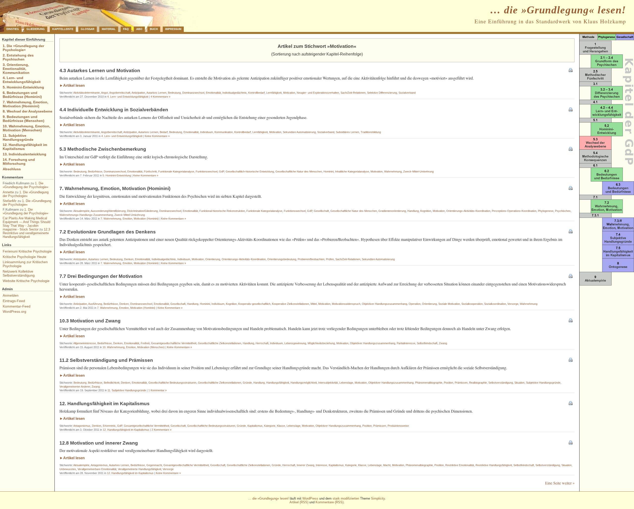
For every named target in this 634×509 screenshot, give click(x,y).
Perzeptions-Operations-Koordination (514, 210)
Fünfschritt (150, 171)
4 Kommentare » (160, 96)
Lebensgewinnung (295, 343)
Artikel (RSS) (299, 502)
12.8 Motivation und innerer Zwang (98, 443)
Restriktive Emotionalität (459, 465)
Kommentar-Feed (16, 306)
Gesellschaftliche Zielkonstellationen (219, 343)
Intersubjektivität (328, 382)
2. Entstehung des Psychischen (18, 57)
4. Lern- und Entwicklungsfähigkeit (127, 96)
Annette (8, 192)
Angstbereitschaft (119, 92)
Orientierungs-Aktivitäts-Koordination (468, 210)
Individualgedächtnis (234, 92)
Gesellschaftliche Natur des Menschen (298, 171)
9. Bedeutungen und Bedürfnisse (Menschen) (23, 119)
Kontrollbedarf (256, 92)
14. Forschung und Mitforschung (19, 162)
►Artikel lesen (72, 85)
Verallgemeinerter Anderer (74, 386)
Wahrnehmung (393, 171)
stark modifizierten (346, 498)
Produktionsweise (398, 425)
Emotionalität (213, 92)
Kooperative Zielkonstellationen (290, 303)
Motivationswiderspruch (346, 303)
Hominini (328, 171)
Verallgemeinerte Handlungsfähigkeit (139, 469)
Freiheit (145, 343)
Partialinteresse (406, 343)
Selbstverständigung (500, 382)
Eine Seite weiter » (560, 482)
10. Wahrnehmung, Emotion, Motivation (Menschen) (134, 347)
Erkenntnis (109, 425)
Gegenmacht (154, 465)
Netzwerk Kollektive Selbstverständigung (19, 273)
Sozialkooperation (472, 303)
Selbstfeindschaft (427, 343)
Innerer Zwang (305, 465)
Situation (519, 382)
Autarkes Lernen (156, 92)
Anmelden (11, 295)
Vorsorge (512, 303)
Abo (139, 29)
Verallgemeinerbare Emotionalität (97, 469)
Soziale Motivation (449, 303)
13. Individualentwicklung (24, 154)
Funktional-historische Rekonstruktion (222, 210)
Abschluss (12, 169)
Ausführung (95, 303)
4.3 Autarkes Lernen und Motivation (99, 70)
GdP (221, 171)
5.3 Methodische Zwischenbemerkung (102, 149)
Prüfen (330, 259)
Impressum (173, 29)
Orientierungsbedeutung (281, 259)
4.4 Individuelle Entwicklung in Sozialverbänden (113, 109)
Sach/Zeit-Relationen (353, 92)
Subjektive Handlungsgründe (543, 382)
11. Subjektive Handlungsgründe (126, 390)
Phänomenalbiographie (428, 382)
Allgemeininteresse (84, 343)
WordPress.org (14, 311)
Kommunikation (223, 132)
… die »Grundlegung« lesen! (558, 10)
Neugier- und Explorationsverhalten (318, 92)
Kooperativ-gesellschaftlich (254, 303)
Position (448, 382)
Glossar (87, 29)
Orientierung (212, 259)
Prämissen (461, 382)
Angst (104, 92)
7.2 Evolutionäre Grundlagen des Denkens (107, 231)
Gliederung (35, 29)
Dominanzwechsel (193, 92)
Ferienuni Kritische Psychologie (27, 251)
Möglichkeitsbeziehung (321, 343)
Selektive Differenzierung (382, 92)
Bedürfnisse (95, 171)
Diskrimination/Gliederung (142, 210)
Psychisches (563, 210)
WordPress (310, 498)
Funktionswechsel (206, 171)
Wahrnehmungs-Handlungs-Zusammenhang (86, 214)
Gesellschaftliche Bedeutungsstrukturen (172, 382)
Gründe (247, 382)
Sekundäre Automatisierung (299, 132)
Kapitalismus (255, 425)
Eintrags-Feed (14, 301)
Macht (387, 465)
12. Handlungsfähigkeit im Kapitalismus (104, 403)
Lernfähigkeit (274, 92)
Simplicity (378, 498)
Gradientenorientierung (392, 210)
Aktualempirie (81, 210)
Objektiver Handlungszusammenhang (384, 303)
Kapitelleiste (62, 29)
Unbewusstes (67, 469)
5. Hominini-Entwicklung (117, 175)
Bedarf (164, 132)
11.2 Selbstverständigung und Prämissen (106, 360)
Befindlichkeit (111, 382)
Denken (128, 259)
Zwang (443, 343)
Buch (154, 29)
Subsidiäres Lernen (347, 132)
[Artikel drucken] (571, 70)
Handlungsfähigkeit (277, 382)
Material (109, 29)
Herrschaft (262, 343)
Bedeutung (174, 92)
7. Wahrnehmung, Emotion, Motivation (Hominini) (114, 188)
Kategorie (269, 425)
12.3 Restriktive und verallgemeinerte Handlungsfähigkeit (26, 233)
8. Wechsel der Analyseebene (27, 111)
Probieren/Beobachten (311, 259)
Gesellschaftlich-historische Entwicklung (250, 171)
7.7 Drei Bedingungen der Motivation (100, 276)
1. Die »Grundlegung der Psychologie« (23, 48)
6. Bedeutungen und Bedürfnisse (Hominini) (22, 95)
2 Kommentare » (161, 429)
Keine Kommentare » (157, 136)
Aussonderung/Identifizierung (108, 210)
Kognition (425, 210)
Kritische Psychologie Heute (24, 257)
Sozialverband (407, 92)
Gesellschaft (321, 210)
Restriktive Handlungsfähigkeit (494, 465)
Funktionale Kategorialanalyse (176, 171)
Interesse (321, 465)
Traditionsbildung (371, 132)
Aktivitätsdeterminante (86, 92)
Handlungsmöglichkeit (304, 382)
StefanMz (10, 201)
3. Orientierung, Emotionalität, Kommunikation (16, 69)
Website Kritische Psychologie (26, 281)
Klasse (281, 425)
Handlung (413, 210)
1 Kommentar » (157, 390)
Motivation (289, 92)
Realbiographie (478, 382)
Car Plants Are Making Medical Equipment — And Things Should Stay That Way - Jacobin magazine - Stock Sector (26, 223)
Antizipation (138, 92)
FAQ (126, 29)
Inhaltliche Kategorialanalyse (352, 171)
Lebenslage (346, 382)
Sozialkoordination (495, 303)
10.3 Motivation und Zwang (90, 320)
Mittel (314, 303)
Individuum (206, 132)
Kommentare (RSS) (329, 502)
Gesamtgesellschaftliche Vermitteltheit (173, 343)
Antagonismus (81, 425)
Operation (415, 303)
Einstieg (12, 29)
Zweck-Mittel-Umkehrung (418, 171)
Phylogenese (546, 210)
